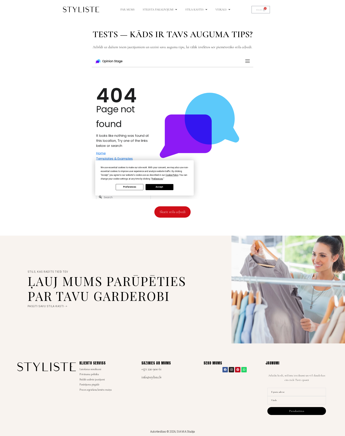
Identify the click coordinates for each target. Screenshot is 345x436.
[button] (160, 9)
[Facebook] (225, 369)
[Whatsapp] (244, 369)
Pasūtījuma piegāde (89, 384)
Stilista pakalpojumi (158, 9)
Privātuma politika (89, 374)
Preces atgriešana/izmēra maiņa (95, 389)
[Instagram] (231, 369)
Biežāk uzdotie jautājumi (92, 379)
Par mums (127, 9)
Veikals (221, 9)
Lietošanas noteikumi (90, 369)
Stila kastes (194, 9)
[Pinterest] (237, 369)
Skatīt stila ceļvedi (173, 212)
